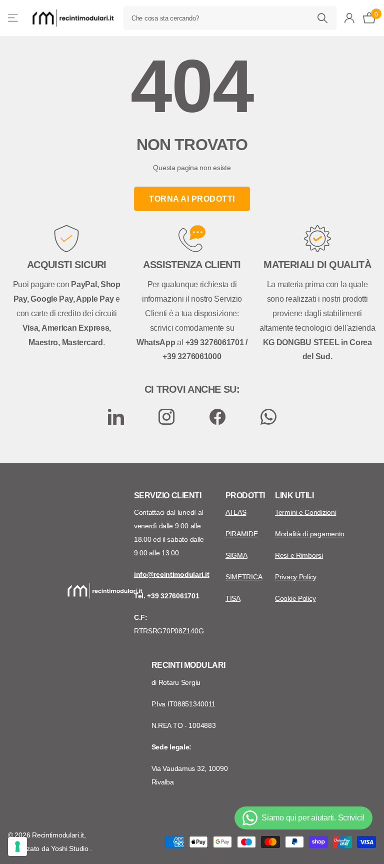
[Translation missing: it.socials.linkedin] (116, 417)
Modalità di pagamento (309, 534)
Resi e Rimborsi (299, 555)
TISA (233, 598)
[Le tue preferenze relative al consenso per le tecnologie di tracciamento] (17, 846)
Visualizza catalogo (14, 18)
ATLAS (236, 512)
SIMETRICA (244, 577)
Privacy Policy (295, 577)
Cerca (322, 18)
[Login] (349, 18)
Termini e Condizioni (305, 512)
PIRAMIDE (242, 534)
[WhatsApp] (268, 417)
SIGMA (237, 555)
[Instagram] (166, 417)
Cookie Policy (295, 598)
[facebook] (218, 417)
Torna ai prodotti (191, 199)
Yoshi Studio (70, 848)
